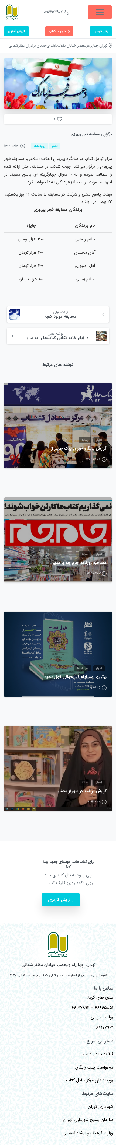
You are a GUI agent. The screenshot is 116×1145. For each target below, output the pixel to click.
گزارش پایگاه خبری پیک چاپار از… (77, 449)
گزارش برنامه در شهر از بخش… (80, 791)
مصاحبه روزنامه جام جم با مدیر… (78, 563)
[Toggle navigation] (100, 12)
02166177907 (52, 12)
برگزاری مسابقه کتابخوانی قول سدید (75, 677)
